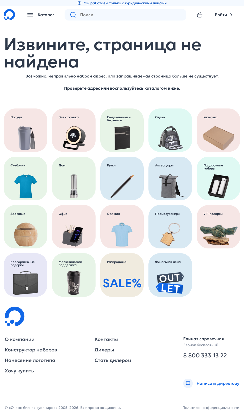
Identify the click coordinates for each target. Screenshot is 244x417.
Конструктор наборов (31, 349)
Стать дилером (113, 360)
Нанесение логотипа (30, 360)
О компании (20, 339)
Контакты (106, 339)
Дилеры (104, 349)
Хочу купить (19, 370)
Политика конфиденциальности (211, 407)
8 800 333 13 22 (205, 355)
